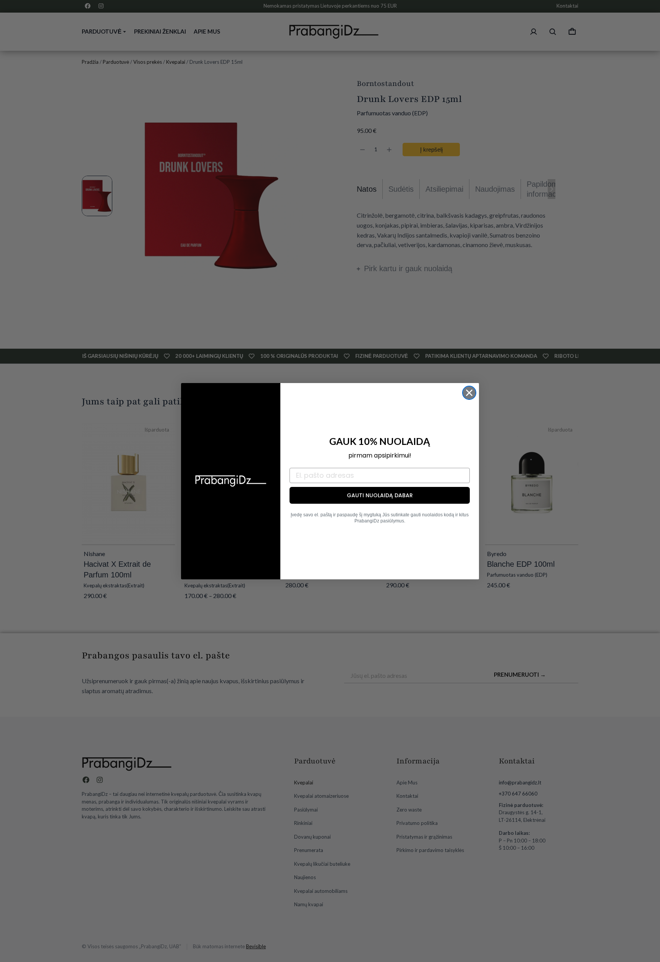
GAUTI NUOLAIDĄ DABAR (380, 495)
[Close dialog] (469, 392)
